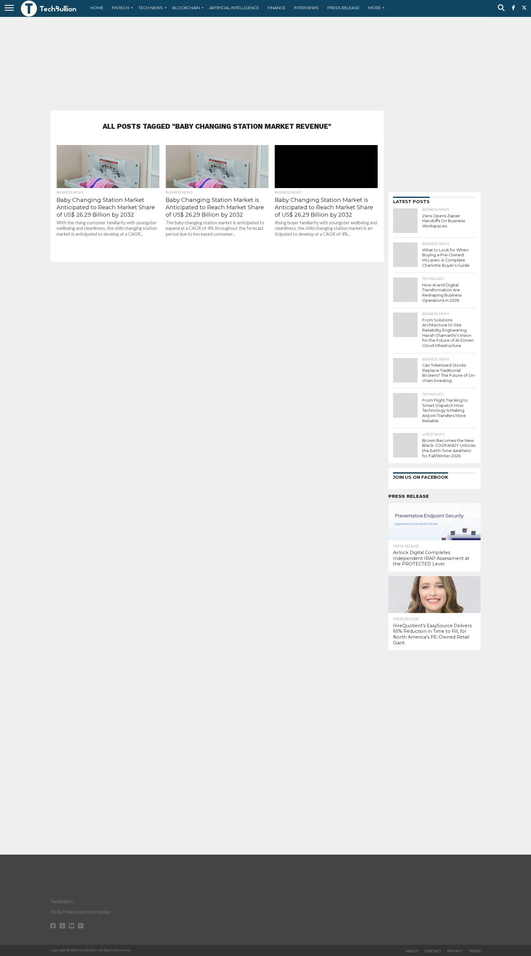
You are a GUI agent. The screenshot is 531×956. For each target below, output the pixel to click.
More (374, 7)
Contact (433, 951)
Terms (475, 951)
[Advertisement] (265, 63)
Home (96, 7)
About (412, 951)
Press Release (343, 7)
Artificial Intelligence (234, 7)
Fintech (120, 7)
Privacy (454, 951)
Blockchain (186, 7)
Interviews (306, 7)
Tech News (151, 7)
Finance (276, 7)
